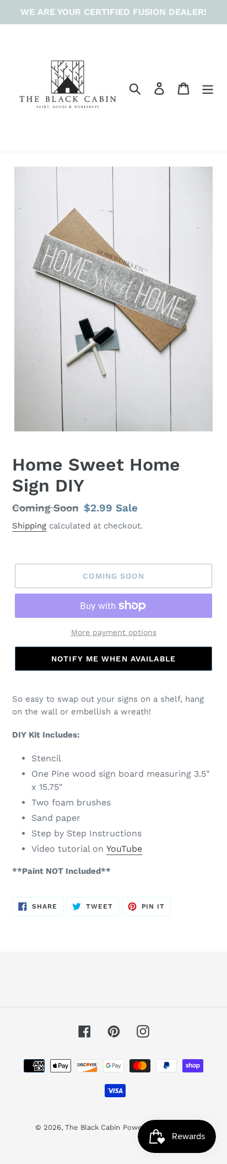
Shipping (29, 526)
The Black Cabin (92, 1127)
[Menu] (208, 88)
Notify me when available (113, 658)
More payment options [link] (113, 632)
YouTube (124, 848)
